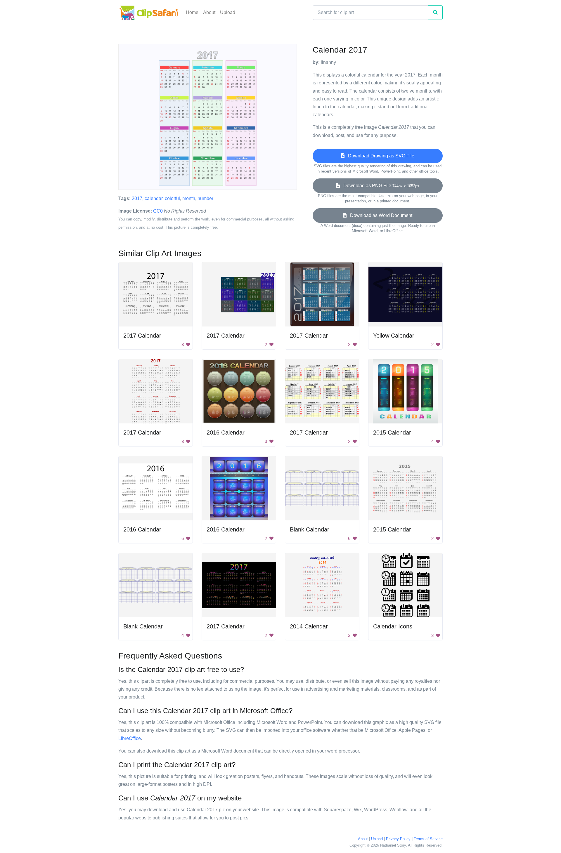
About (209, 12)
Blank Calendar (309, 529)
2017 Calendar (142, 335)
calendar (153, 198)
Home (192, 12)
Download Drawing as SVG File (379, 155)
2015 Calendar (392, 432)
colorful (172, 198)
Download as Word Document (379, 215)
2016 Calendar (226, 432)
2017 (137, 198)
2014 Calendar (309, 626)
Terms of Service (428, 839)
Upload (227, 12)
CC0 (158, 211)
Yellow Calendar (393, 335)
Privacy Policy (398, 839)
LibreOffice (129, 738)
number (205, 198)
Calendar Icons (392, 626)
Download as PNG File (379, 185)
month (188, 198)
